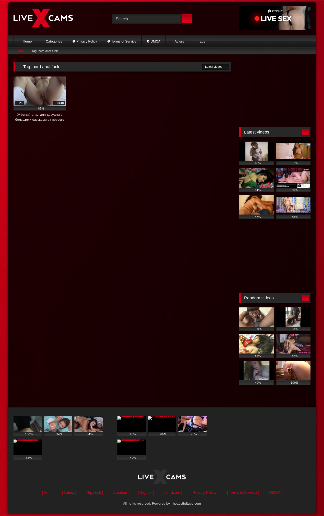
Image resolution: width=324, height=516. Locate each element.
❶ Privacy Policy (84, 41)
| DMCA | (274, 493)
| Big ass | (146, 493)
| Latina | (69, 493)
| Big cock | (94, 493)
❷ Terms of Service (121, 41)
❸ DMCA (153, 41)
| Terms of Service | (243, 493)
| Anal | (47, 493)
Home (27, 41)
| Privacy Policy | (204, 493)
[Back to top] (310, 501)
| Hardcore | (172, 493)
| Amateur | (120, 493)
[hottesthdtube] (43, 19)
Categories (54, 41)
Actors (179, 41)
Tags (201, 41)
